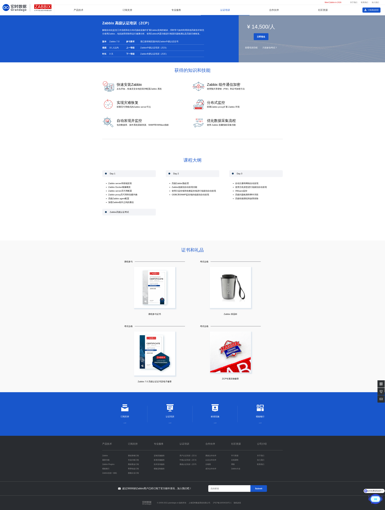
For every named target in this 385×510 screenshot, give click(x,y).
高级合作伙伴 (210, 456)
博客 (233, 464)
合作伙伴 (274, 10)
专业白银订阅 (133, 460)
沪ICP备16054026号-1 (222, 503)
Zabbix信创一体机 (109, 473)
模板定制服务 (159, 469)
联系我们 (364, 2)
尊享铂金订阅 (133, 469)
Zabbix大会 (235, 469)
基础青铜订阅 (133, 456)
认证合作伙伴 (210, 460)
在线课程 (234, 460)
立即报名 (261, 36)
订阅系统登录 (373, 10)
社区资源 (323, 10)
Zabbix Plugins (108, 464)
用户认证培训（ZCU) (188, 456)
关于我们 (353, 2)
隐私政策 (237, 503)
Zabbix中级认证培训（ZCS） (154, 47)
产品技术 (78, 10)
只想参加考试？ (269, 47)
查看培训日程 (251, 47)
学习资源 (234, 456)
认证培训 (225, 10)
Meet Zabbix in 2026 (333, 2)
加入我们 (375, 2)
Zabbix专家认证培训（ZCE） (154, 54)
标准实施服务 (159, 460)
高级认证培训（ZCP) (188, 464)
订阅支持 (127, 10)
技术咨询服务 (159, 464)
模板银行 (105, 469)
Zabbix (105, 456)
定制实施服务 (159, 456)
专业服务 (176, 10)
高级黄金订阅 (133, 464)
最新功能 (105, 460)
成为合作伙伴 (210, 469)
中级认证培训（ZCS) (188, 460)
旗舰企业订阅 (133, 473)
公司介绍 (262, 444)
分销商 (208, 464)
